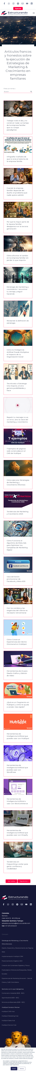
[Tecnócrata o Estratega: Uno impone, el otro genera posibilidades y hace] (18, 372)
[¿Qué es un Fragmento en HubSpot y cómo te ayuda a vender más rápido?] (18, 690)
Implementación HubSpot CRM (12, 956)
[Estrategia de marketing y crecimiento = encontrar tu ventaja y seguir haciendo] (18, 275)
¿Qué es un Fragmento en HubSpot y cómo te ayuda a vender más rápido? (18, 704)
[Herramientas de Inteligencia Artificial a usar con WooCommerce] (18, 787)
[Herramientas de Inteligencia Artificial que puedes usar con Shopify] (18, 818)
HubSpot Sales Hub (8, 1020)
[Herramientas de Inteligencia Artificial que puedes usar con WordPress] (18, 753)
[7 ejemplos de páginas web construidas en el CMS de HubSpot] (18, 437)
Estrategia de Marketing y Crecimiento (15, 940)
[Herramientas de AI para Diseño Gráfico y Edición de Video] (18, 659)
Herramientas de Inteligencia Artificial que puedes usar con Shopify (17, 833)
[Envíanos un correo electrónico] (22, 3)
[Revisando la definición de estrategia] (18, 309)
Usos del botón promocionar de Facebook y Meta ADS (16, 579)
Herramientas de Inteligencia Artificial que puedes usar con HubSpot (18, 736)
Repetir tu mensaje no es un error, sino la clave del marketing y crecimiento (17, 419)
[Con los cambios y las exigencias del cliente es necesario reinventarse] (18, 596)
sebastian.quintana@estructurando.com (16, 923)
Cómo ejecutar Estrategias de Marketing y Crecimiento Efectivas (18, 482)
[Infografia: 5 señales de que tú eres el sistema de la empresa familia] (18, 145)
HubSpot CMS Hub (8, 1011)
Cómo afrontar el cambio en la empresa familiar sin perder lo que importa (17, 258)
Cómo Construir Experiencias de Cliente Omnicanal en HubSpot (17, 642)
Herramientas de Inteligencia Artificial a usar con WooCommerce (17, 801)
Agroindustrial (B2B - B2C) (10, 997)
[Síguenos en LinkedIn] (31, 3)
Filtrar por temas (9, 88)
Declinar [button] (22, 1068)
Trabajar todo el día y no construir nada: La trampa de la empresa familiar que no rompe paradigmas (18, 125)
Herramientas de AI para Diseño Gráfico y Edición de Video (17, 673)
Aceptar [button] (14, 1068)
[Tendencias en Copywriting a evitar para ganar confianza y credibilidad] (18, 850)
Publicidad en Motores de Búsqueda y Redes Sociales (17, 972)
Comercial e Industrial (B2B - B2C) (13, 993)
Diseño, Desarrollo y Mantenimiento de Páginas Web (17, 950)
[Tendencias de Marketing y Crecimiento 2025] (18, 500)
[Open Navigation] (34, 13)
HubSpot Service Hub (9, 1025)
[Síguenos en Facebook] (4, 3)
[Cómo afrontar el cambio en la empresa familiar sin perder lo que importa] (18, 244)
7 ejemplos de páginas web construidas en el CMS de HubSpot (16, 451)
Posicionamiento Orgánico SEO (12, 961)
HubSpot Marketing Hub (10, 1016)
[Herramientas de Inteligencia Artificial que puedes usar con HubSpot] (18, 722)
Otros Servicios (7, 944)
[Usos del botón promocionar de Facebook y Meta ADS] (18, 565)
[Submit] (33, 37)
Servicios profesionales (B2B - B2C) (13, 1002)
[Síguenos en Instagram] (13, 3)
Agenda (18, 8)
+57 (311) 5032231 (11, 926)
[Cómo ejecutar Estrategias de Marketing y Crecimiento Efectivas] (18, 468)
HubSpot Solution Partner (11, 1007)
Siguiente (23, 881)
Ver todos (11, 881)
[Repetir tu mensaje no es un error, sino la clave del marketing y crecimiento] (18, 405)
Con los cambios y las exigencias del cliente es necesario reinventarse (17, 610)
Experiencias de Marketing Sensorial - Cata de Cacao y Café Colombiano (17, 980)
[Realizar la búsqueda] (31, 91)
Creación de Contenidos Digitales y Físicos (16, 965)
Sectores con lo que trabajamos (13, 989)
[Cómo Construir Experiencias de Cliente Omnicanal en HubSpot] (18, 628)
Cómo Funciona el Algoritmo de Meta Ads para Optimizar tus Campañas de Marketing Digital (17, 545)
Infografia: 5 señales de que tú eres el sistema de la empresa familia (17, 159)
